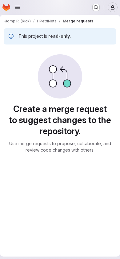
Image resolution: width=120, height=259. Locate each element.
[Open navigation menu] (17, 7)
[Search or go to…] (96, 7)
